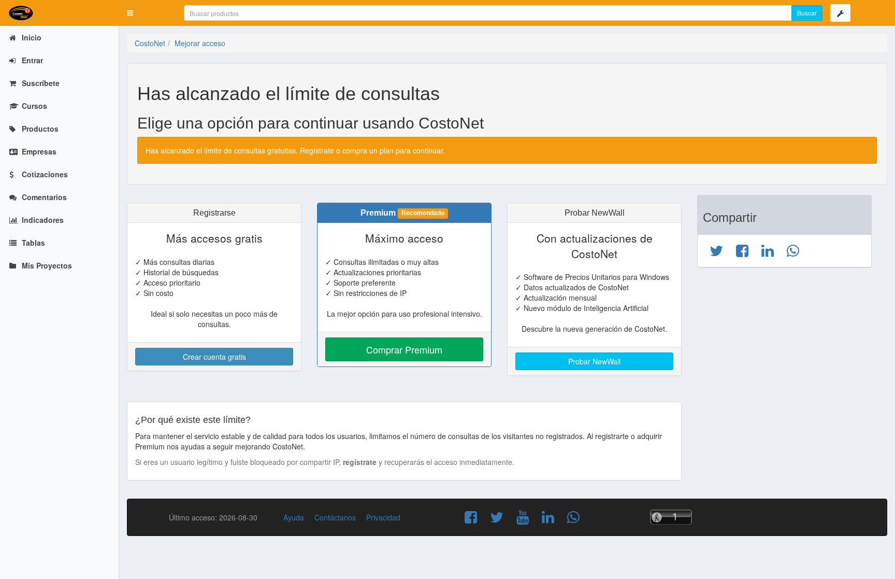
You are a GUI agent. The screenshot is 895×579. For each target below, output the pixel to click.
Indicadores (42, 220)
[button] (130, 13)
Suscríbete (40, 83)
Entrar (31, 60)
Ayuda (293, 517)
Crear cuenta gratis (214, 356)
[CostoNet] (59, 13)
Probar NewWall (594, 361)
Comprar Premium (404, 349)
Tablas (32, 242)
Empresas (38, 151)
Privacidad (383, 517)
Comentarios (43, 197)
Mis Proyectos (46, 265)
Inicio (30, 37)
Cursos (33, 106)
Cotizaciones (44, 174)
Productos (39, 128)
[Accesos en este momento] (668, 517)
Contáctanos (335, 517)
